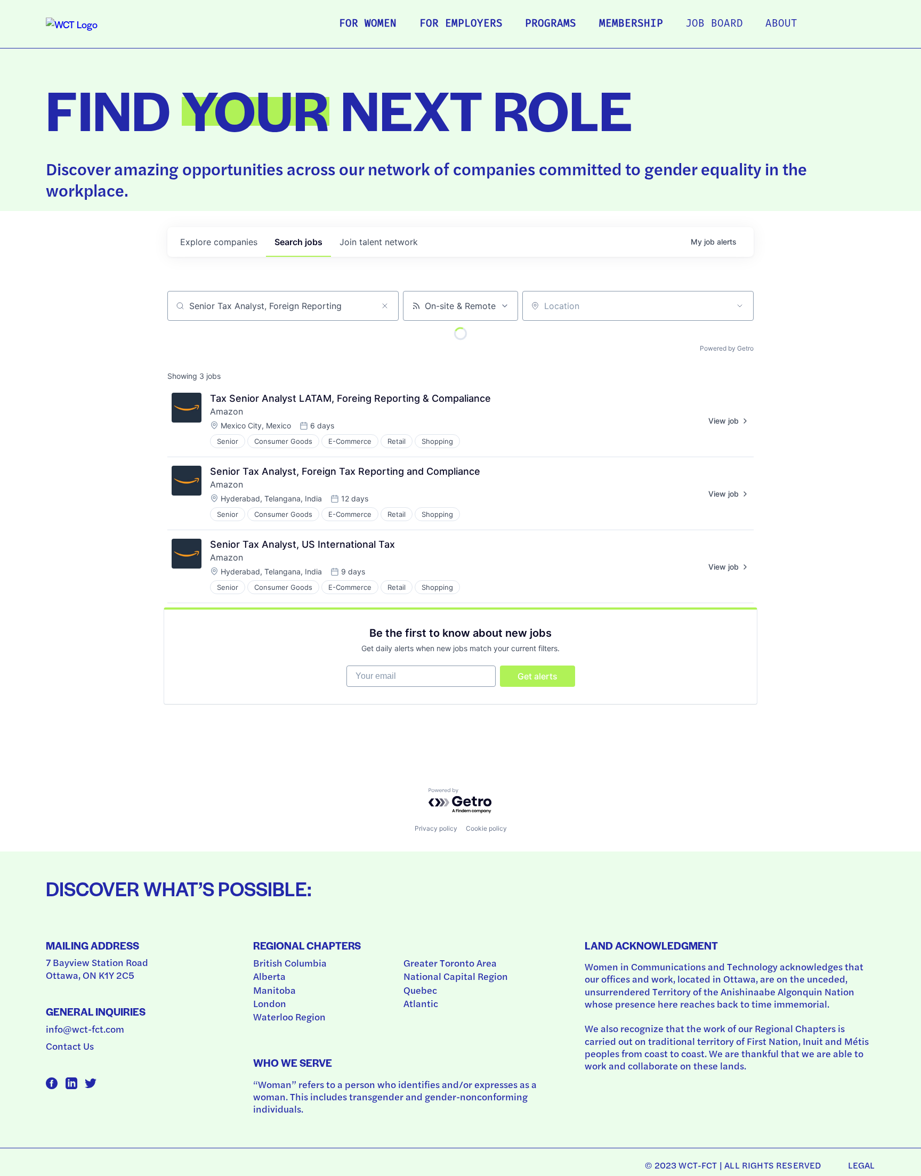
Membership (631, 24)
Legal (861, 1164)
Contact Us (70, 1046)
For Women (368, 24)
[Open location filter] (740, 306)
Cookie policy (486, 828)
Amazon (226, 411)
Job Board (714, 24)
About (781, 24)
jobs (298, 242)
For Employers (461, 24)
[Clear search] (385, 306)
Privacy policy (436, 828)
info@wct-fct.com (85, 1029)
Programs (550, 24)
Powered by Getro (727, 348)
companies (218, 242)
